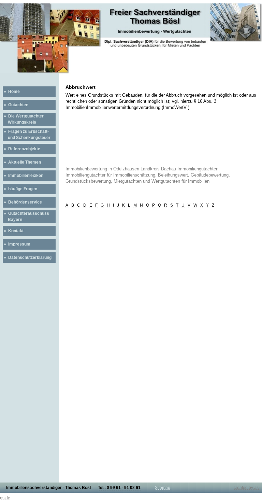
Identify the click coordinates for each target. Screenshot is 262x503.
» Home (11, 91)
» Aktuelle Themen (22, 162)
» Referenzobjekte (21, 148)
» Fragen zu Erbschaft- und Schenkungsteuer (26, 134)
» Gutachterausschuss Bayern (26, 216)
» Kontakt (13, 230)
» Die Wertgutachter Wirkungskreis (23, 119)
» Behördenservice (22, 202)
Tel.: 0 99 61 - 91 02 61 (119, 487)
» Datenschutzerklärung (27, 257)
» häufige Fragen (20, 188)
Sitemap (162, 487)
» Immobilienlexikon (23, 175)
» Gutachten (15, 104)
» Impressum (16, 244)
